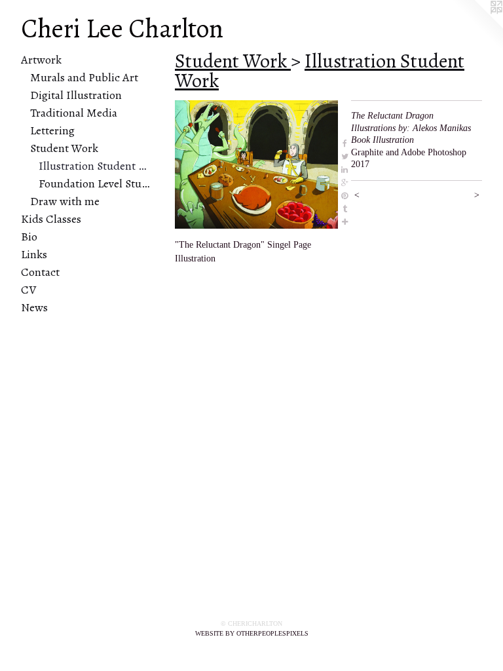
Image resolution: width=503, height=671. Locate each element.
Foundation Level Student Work (95, 183)
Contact (40, 272)
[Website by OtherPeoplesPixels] (477, 26)
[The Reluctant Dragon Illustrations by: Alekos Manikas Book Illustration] (256, 164)
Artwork (41, 59)
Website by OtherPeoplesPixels (251, 633)
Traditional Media (73, 113)
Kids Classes (51, 219)
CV (28, 289)
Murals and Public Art (84, 77)
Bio (29, 236)
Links (34, 254)
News (34, 307)
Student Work (64, 148)
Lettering (52, 130)
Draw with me (65, 201)
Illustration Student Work (95, 166)
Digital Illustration (76, 95)
